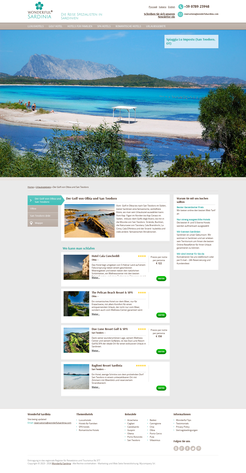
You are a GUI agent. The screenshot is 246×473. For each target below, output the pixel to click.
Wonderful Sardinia (61, 463)
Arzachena (132, 420)
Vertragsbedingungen (187, 430)
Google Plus (181, 448)
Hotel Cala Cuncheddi (105, 256)
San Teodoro (133, 440)
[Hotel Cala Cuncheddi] (76, 267)
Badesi (153, 420)
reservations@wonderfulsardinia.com (52, 422)
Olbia (33, 208)
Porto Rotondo (134, 436)
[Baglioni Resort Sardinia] (76, 376)
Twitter (192, 448)
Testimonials (182, 423)
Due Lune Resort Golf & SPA (110, 329)
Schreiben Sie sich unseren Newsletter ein (159, 15)
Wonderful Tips (183, 420)
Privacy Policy (183, 426)
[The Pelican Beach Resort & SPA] (76, 303)
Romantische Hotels (128, 26)
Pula (152, 436)
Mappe (39, 223)
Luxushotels (36, 26)
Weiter (161, 278)
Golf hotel (55, 26)
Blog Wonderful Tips (176, 448)
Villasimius (155, 440)
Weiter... (96, 277)
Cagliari (131, 423)
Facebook (187, 448)
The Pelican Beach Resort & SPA (112, 293)
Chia (152, 426)
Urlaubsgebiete (156, 26)
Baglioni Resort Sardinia (107, 366)
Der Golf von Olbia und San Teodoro (48, 200)
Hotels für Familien (79, 26)
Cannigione (155, 423)
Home (31, 187)
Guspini (131, 430)
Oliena (130, 433)
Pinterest (198, 448)
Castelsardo (133, 426)
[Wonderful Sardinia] (40, 10)
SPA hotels (104, 26)
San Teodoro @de (40, 215)
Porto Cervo (156, 433)
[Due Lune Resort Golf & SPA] (76, 340)
